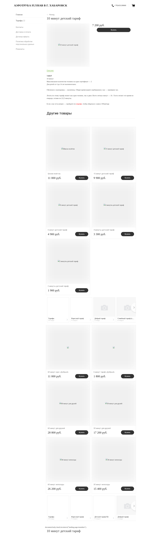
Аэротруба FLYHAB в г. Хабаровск (40, 5)
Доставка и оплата (23, 32)
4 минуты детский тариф (104, 230)
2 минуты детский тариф (58, 286)
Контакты (19, 27)
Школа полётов (54, 174)
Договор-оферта (22, 37)
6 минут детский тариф (57, 230)
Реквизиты (20, 49)
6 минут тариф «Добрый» (104, 372)
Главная (19, 14)
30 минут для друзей (102, 428)
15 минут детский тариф (104, 174)
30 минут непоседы (102, 484)
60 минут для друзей (56, 428)
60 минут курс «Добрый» (58, 372)
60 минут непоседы (56, 484)
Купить (113, 30)
